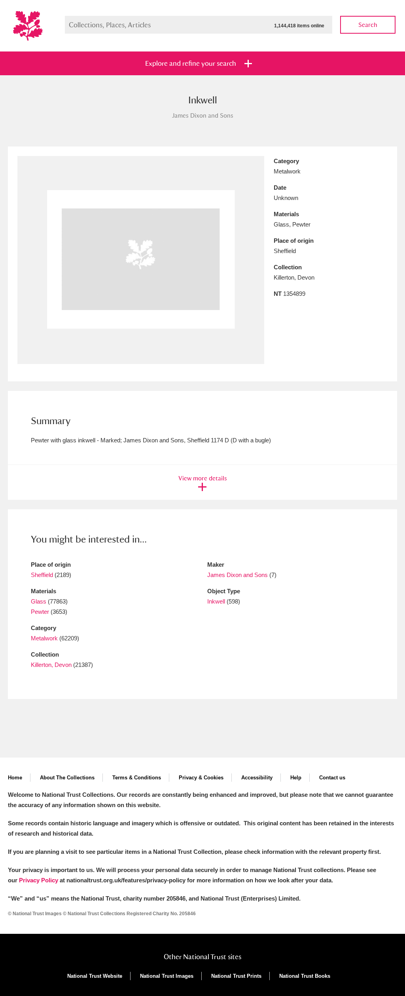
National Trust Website (94, 976)
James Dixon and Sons (237, 574)
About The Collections (67, 778)
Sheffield (42, 574)
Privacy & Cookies (201, 778)
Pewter (40, 611)
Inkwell (216, 601)
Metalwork (44, 638)
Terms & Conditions (136, 778)
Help (295, 778)
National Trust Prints (236, 976)
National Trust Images (166, 976)
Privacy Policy (38, 880)
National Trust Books (304, 976)
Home (15, 778)
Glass (38, 601)
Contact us (332, 778)
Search (367, 25)
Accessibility (257, 778)
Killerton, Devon (51, 664)
